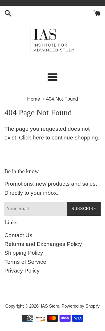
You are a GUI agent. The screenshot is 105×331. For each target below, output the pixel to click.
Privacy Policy (22, 271)
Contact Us (18, 235)
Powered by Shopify (81, 306)
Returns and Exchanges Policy (43, 244)
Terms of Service (25, 262)
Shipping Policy (23, 253)
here (38, 138)
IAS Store (50, 306)
